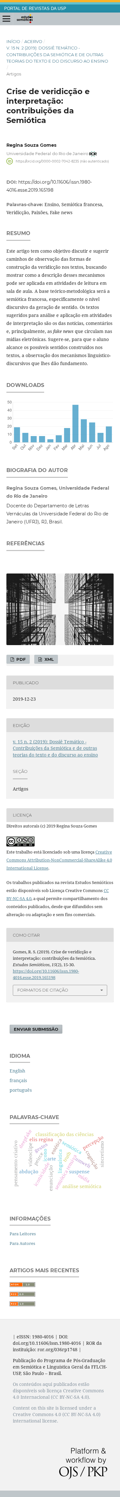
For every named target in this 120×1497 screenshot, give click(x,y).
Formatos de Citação (42, 990)
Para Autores (22, 1243)
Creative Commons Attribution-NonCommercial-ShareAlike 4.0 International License (59, 860)
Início (13, 41)
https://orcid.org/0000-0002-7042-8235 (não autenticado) (62, 161)
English (17, 1071)
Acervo (33, 41)
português (21, 1090)
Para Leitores (23, 1234)
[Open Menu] (6, 19)
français (18, 1080)
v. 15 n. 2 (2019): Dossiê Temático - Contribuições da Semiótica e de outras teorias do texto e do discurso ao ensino (57, 54)
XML (48, 659)
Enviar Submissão (36, 1029)
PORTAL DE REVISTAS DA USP (35, 8)
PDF (20, 659)
